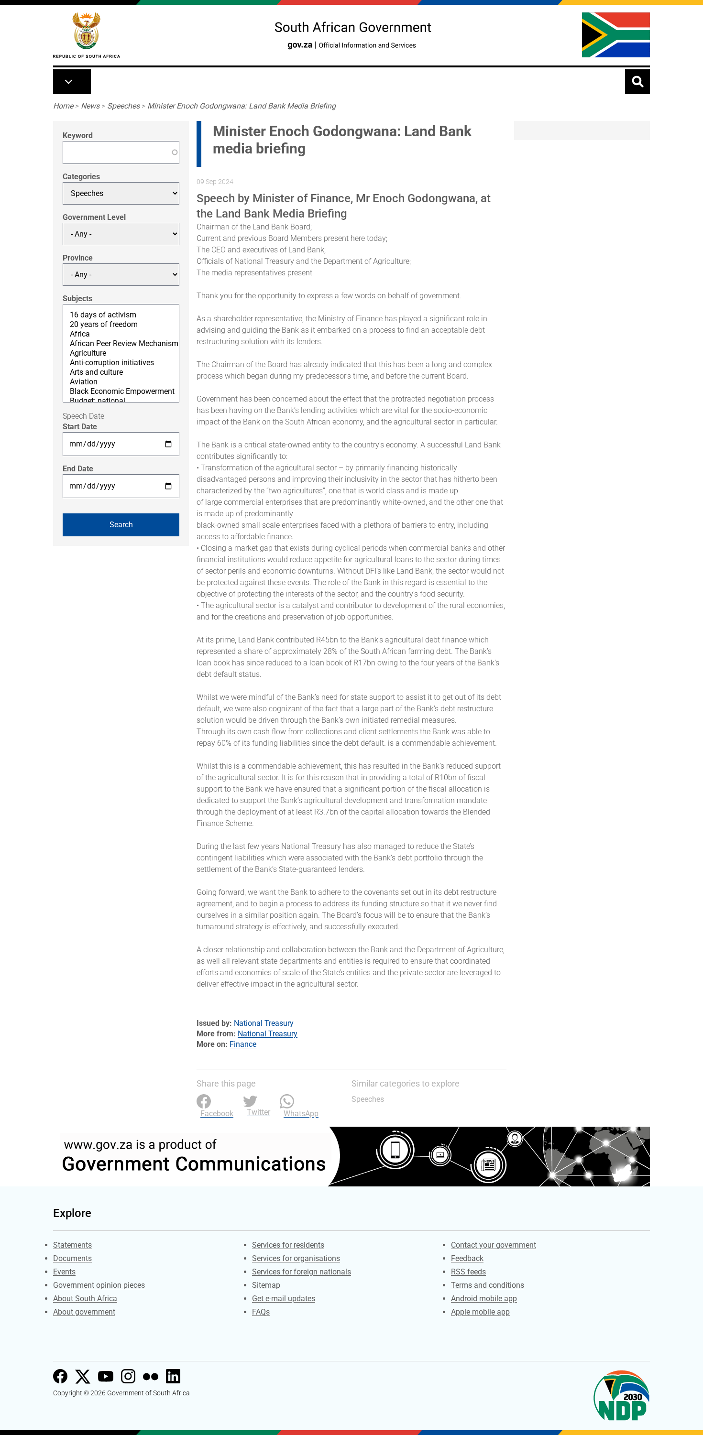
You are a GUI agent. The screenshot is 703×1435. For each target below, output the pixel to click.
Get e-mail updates (283, 1298)
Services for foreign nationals (301, 1271)
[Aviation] (121, 382)
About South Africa (85, 1298)
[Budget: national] (121, 401)
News (90, 105)
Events (64, 1271)
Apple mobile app (480, 1311)
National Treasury (264, 1023)
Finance (243, 1044)
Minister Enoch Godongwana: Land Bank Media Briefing (241, 105)
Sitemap (266, 1285)
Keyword (78, 135)
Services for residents (288, 1245)
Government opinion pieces (99, 1285)
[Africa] (121, 334)
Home (63, 105)
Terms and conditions (487, 1285)
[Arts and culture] (121, 372)
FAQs (261, 1311)
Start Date (80, 426)
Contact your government (493, 1245)
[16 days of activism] (121, 315)
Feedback (467, 1258)
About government (84, 1311)
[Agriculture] (121, 353)
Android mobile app (484, 1298)
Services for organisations (296, 1258)
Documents (72, 1258)
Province (78, 257)
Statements (72, 1245)
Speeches (123, 105)
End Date (78, 468)
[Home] (86, 35)
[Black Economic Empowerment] (121, 391)
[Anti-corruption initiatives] (121, 363)
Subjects (77, 298)
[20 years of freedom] (121, 324)
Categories (81, 176)
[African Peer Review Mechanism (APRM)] (121, 343)
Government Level (94, 217)
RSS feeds (468, 1271)
